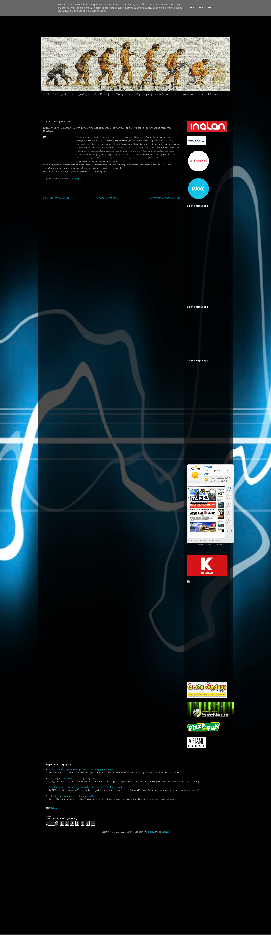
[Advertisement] (144, 25)
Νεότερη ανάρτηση (56, 197)
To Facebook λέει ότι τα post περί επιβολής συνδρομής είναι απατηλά (83, 769)
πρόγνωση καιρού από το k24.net (210, 544)
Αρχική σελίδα (109, 197)
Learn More (197, 7)
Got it (210, 7)
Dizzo (150, 831)
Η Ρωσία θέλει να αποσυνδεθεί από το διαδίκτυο (73, 795)
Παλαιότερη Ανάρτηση (164, 197)
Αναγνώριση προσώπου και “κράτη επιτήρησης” (72, 778)
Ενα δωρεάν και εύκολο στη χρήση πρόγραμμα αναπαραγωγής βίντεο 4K (85, 787)
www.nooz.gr (74, 178)
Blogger (165, 831)
